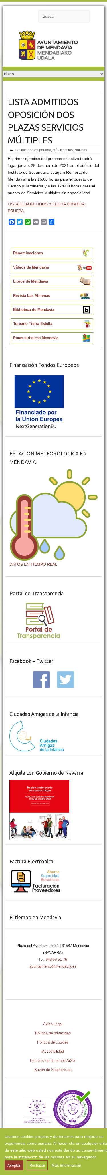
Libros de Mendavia (30, 281)
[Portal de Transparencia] (38, 604)
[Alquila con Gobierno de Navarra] (39, 783)
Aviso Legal (52, 1024)
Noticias (80, 150)
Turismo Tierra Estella (32, 323)
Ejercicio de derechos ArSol (53, 1060)
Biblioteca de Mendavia (33, 309)
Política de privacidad (53, 1033)
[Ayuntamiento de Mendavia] (48, 47)
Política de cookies (53, 1042)
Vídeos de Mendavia (31, 267)
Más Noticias (63, 150)
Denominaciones (28, 253)
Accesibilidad (53, 1051)
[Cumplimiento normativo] (53, 1091)
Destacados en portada (33, 150)
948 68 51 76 (56, 959)
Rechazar (37, 1165)
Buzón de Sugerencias (53, 1070)
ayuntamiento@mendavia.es (52, 966)
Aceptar (13, 1165)
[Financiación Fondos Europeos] (39, 375)
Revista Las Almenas (31, 295)
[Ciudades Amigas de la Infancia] (36, 724)
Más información (66, 1165)
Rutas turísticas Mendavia (35, 338)
